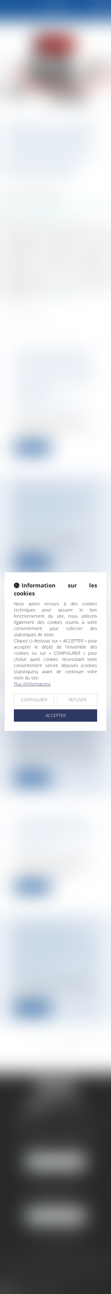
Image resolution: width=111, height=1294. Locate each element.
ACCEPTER (56, 715)
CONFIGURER (34, 700)
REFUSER (77, 700)
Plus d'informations (32, 684)
